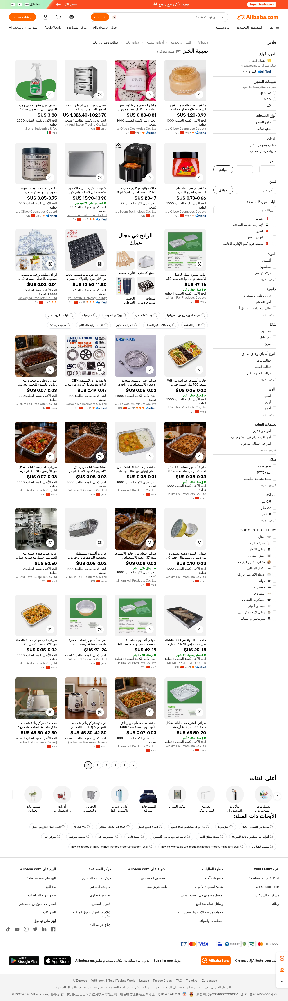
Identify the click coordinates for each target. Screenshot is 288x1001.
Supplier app (163, 960)
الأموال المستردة (101, 904)
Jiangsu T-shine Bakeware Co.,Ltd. (86, 215)
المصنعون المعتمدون (154, 878)
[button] (114, 17)
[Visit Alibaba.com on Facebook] (53, 929)
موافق (223, 169)
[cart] (57, 18)
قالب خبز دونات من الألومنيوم (169, 836)
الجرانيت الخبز (125, 325)
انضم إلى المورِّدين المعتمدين (37, 904)
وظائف (274, 904)
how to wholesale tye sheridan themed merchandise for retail (200, 846)
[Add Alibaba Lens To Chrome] (216, 960)
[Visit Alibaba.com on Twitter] (35, 929)
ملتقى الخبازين (260, 846)
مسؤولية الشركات (267, 895)
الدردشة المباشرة (100, 886)
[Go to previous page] (133, 765)
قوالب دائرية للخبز (58, 315)
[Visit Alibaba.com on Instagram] (26, 929)
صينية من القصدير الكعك (255, 826)
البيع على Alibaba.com (41, 878)
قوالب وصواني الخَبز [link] (105, 42)
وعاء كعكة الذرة (144, 315)
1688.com (98, 980)
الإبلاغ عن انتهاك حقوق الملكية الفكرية (92, 914)
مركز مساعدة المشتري (96, 878)
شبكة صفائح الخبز (209, 836)
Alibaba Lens (261, 960)
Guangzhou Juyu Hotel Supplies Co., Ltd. (36, 577)
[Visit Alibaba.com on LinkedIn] (44, 929)
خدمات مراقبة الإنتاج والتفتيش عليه (200, 912)
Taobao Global (162, 980)
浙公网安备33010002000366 (217, 994)
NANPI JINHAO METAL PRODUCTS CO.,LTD (185, 663)
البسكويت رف (106, 836)
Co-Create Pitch (267, 886)
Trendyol (192, 980)
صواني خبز (50, 836)
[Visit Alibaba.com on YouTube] (17, 929)
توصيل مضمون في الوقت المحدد (202, 895)
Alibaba (203, 42)
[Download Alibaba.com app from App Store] (57, 960)
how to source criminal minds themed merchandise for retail (109, 846)
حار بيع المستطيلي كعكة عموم (188, 826)
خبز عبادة (87, 315)
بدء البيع (51, 886)
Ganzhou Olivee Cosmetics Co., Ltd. (185, 128)
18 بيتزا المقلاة (192, 325)
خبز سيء (223, 826)
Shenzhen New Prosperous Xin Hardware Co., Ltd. (86, 404)
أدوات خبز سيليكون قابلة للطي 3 (250, 836)
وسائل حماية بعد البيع (209, 904)
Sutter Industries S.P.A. (41, 128)
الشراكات (49, 912)
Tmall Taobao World (121, 980)
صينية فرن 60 (58, 325)
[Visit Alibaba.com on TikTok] (8, 929)
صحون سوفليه (77, 836)
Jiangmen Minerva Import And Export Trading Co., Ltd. (86, 124)
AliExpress (80, 980)
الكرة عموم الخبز (148, 826)
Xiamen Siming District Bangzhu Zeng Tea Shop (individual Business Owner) (86, 742)
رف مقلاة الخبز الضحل (158, 325)
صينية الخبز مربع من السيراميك (183, 315)
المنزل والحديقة (181, 42)
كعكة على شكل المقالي (112, 826)
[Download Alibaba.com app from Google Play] (24, 960)
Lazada (144, 980)
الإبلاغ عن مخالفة (101, 925)
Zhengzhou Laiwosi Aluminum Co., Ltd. (135, 404)
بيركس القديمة (113, 315)
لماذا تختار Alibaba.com (263, 878)
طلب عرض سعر (156, 886)
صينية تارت (133, 836)
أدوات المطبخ (155, 42)
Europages (209, 980)
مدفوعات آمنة (214, 878)
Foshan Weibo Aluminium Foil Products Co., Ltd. (185, 297)
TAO (179, 980)
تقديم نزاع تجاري (101, 895)
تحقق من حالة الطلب (42, 895)
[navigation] (244, 404)
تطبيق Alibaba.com (88, 960)
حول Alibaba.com (266, 868)
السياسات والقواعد (211, 921)
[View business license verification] (184, 994)
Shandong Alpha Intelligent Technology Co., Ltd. (135, 211)
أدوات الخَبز (132, 42)
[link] (282, 958)
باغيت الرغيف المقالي (91, 325)
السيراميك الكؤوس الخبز (46, 826)
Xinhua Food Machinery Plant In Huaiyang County (86, 298)
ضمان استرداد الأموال (209, 886)
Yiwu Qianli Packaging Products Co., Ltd (36, 298)
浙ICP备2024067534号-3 (259, 994)
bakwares (80, 826)
